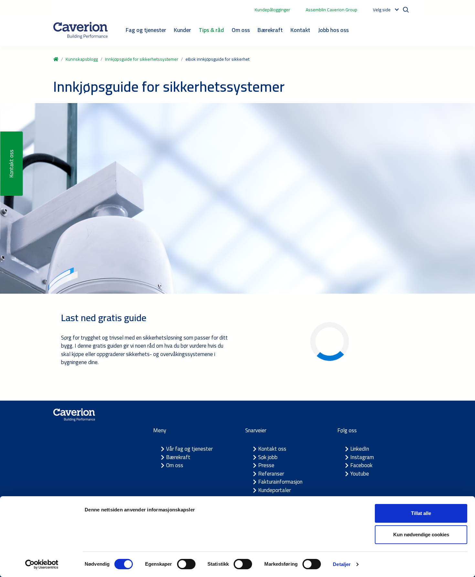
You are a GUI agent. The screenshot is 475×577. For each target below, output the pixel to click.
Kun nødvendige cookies (421, 534)
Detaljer (342, 564)
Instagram (362, 457)
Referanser (271, 473)
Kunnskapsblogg (82, 59)
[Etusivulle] (80, 30)
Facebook (361, 465)
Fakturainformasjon (280, 482)
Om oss (241, 30)
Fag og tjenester (146, 30)
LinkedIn (359, 449)
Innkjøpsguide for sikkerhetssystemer (141, 59)
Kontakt (300, 30)
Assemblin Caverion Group (331, 9)
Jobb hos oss (333, 30)
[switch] (186, 564)
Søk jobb (268, 457)
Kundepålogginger (272, 9)
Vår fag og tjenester (189, 449)
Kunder (182, 30)
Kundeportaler (274, 490)
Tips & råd (211, 30)
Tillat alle (421, 513)
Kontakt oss (272, 449)
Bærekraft (270, 30)
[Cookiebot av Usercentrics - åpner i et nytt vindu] (42, 564)
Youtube (359, 473)
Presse (266, 465)
